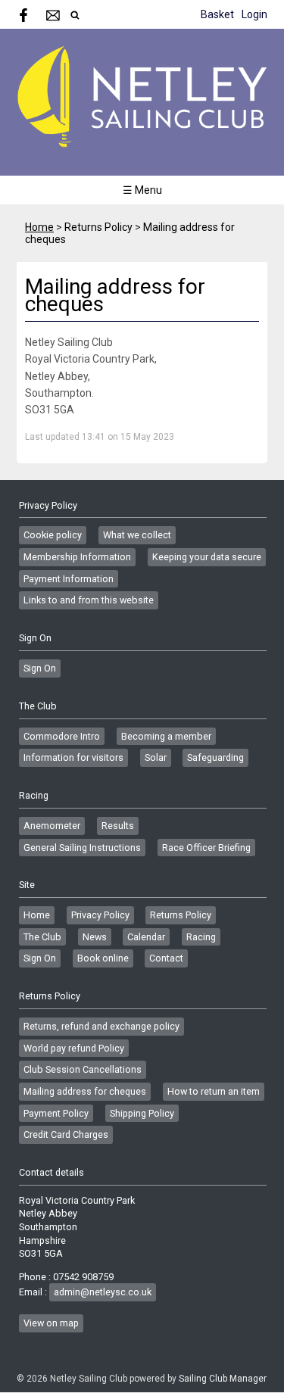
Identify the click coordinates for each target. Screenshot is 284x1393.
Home (39, 227)
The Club (42, 937)
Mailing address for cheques (84, 1091)
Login (254, 14)
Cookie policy (52, 535)
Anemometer (51, 825)
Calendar (146, 937)
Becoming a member (166, 736)
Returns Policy (180, 915)
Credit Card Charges (65, 1134)
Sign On (39, 668)
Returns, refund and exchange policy (101, 1026)
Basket (217, 14)
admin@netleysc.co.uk (102, 1292)
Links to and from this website (88, 600)
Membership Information (77, 556)
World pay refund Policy (73, 1048)
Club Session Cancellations (82, 1069)
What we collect (137, 535)
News (95, 937)
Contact (166, 958)
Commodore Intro (61, 736)
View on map (51, 1323)
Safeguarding (215, 757)
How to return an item (213, 1091)
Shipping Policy (142, 1113)
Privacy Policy (100, 915)
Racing (201, 937)
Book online (103, 958)
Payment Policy (56, 1113)
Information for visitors (73, 757)
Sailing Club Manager (223, 1378)
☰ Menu (142, 190)
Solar (156, 757)
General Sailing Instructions (82, 847)
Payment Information (68, 578)
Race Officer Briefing (206, 847)
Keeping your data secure (206, 556)
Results (117, 825)
